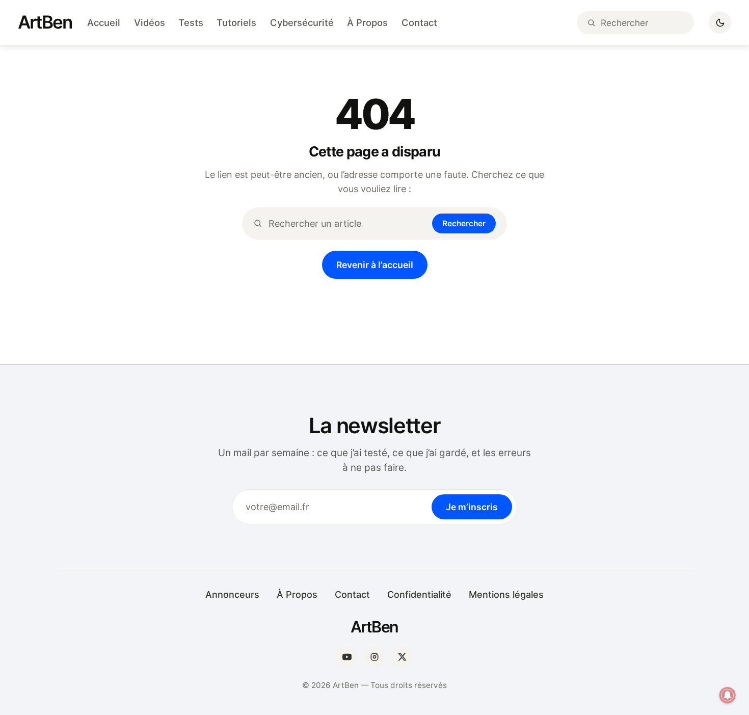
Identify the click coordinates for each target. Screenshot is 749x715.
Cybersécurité (302, 22)
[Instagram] (374, 657)
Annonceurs (232, 594)
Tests (190, 22)
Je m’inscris (472, 506)
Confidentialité (419, 594)
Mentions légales (506, 594)
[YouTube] (347, 657)
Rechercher (464, 223)
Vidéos (149, 22)
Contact (419, 22)
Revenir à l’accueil (374, 264)
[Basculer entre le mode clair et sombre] (720, 22)
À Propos (367, 22)
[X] (402, 657)
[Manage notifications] (727, 695)
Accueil (103, 22)
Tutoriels (236, 22)
